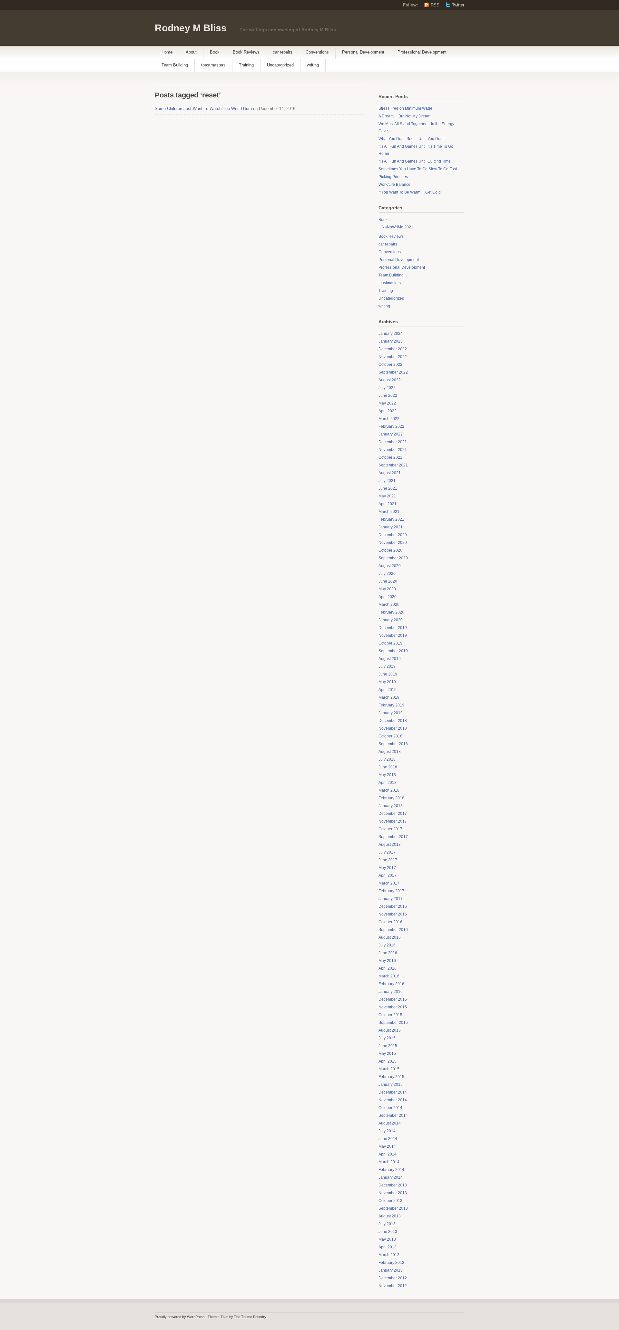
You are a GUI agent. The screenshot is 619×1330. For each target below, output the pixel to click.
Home (167, 52)
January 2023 (390, 341)
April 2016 (387, 968)
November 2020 (392, 542)
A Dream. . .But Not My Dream (404, 116)
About (191, 52)
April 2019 (387, 689)
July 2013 (387, 1224)
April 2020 (387, 597)
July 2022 (387, 387)
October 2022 (390, 364)
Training (246, 65)
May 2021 (387, 496)
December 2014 (392, 1092)
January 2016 (390, 991)
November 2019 (392, 635)
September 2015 (393, 1022)
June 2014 (387, 1138)
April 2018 (387, 782)
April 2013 (387, 1247)
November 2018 (392, 728)
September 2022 (393, 372)
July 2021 (387, 480)
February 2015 (391, 1077)
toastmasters (213, 65)
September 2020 (393, 558)
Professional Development (422, 52)
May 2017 (387, 867)
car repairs (282, 52)
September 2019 (393, 651)
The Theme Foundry (250, 1317)
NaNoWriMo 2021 (397, 227)
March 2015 (388, 1069)
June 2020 (387, 581)
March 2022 (388, 418)
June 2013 (387, 1231)
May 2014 (387, 1146)
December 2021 (392, 442)
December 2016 (392, 906)
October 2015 (390, 1015)
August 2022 (389, 380)
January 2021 (390, 527)
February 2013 (391, 1262)
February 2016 (391, 984)
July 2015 (387, 1038)
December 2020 (392, 535)
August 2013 (389, 1216)
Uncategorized (280, 65)
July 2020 (387, 573)
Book (215, 52)
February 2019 (391, 705)
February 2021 (391, 519)
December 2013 (392, 1185)
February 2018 (391, 798)
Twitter (458, 5)
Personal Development (363, 52)
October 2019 (390, 643)
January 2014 (390, 1177)
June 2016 (387, 953)
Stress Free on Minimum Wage (405, 108)
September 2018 (393, 744)
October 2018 (390, 736)
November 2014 (392, 1100)
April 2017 (387, 875)
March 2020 (388, 604)
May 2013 (387, 1239)
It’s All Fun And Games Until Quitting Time (414, 161)
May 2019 (387, 682)
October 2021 (390, 457)
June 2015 (387, 1046)
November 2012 (392, 1286)
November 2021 (392, 449)
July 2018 (387, 759)
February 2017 (391, 891)
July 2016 (387, 945)
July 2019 (387, 666)
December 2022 (392, 349)
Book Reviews (246, 52)
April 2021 (387, 504)
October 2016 (390, 922)
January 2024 (390, 333)
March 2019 (388, 697)
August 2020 (389, 566)
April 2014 (387, 1154)
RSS (435, 5)
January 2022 (390, 434)
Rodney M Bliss (191, 28)
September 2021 (393, 465)
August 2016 (389, 937)
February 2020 (391, 612)
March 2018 (388, 790)
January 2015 (390, 1084)
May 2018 (387, 775)
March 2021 (388, 511)
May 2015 (387, 1053)
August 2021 (389, 473)
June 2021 (387, 488)
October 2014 (390, 1107)
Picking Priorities (393, 177)
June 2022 (387, 395)
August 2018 (389, 751)
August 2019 (389, 658)
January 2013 (390, 1270)
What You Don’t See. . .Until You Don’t (411, 138)
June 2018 (387, 767)
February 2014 (391, 1169)
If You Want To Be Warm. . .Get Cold (409, 192)
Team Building (175, 65)
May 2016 (387, 960)
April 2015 (387, 1061)
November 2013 (392, 1193)
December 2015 (392, 999)
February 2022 (391, 426)
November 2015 (392, 1007)
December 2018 (392, 720)
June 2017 (387, 860)
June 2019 (387, 674)
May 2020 (387, 589)
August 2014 (389, 1123)
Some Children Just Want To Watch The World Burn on (206, 108)
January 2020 (390, 620)
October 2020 (390, 550)
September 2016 (393, 929)
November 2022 (392, 357)
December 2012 (392, 1278)
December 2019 (392, 627)
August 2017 (389, 844)
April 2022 (387, 411)
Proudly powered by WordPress (180, 1317)
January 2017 (390, 898)
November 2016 (392, 914)
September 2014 (393, 1115)
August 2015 (389, 1030)
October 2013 (390, 1200)
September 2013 (393, 1208)
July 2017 (387, 852)
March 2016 (388, 976)
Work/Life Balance (394, 184)
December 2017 (392, 813)
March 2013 (388, 1255)
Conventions (317, 52)
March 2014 (388, 1162)
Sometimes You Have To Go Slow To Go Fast (417, 169)
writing (313, 65)
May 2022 (387, 403)
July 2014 (387, 1131)
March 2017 (388, 883)
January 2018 (390, 806)
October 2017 (390, 829)
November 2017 (392, 821)
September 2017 (393, 837)
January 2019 (390, 713)
